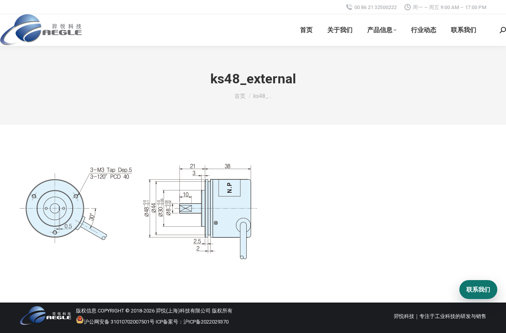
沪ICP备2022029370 (205, 322)
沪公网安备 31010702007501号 (119, 322)
